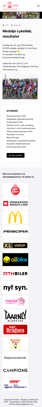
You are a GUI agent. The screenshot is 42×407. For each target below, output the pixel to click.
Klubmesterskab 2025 (16, 147)
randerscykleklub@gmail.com (21, 404)
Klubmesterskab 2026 (16, 116)
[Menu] (38, 6)
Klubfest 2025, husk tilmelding (20, 125)
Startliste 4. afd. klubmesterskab (21, 128)
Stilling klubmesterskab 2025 (19, 131)
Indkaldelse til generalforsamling (21, 140)
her (23, 57)
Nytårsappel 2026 (15, 122)
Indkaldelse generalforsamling (20, 119)
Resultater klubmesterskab (18, 144)
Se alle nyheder (15, 155)
